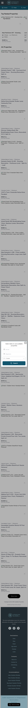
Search (15, 363)
